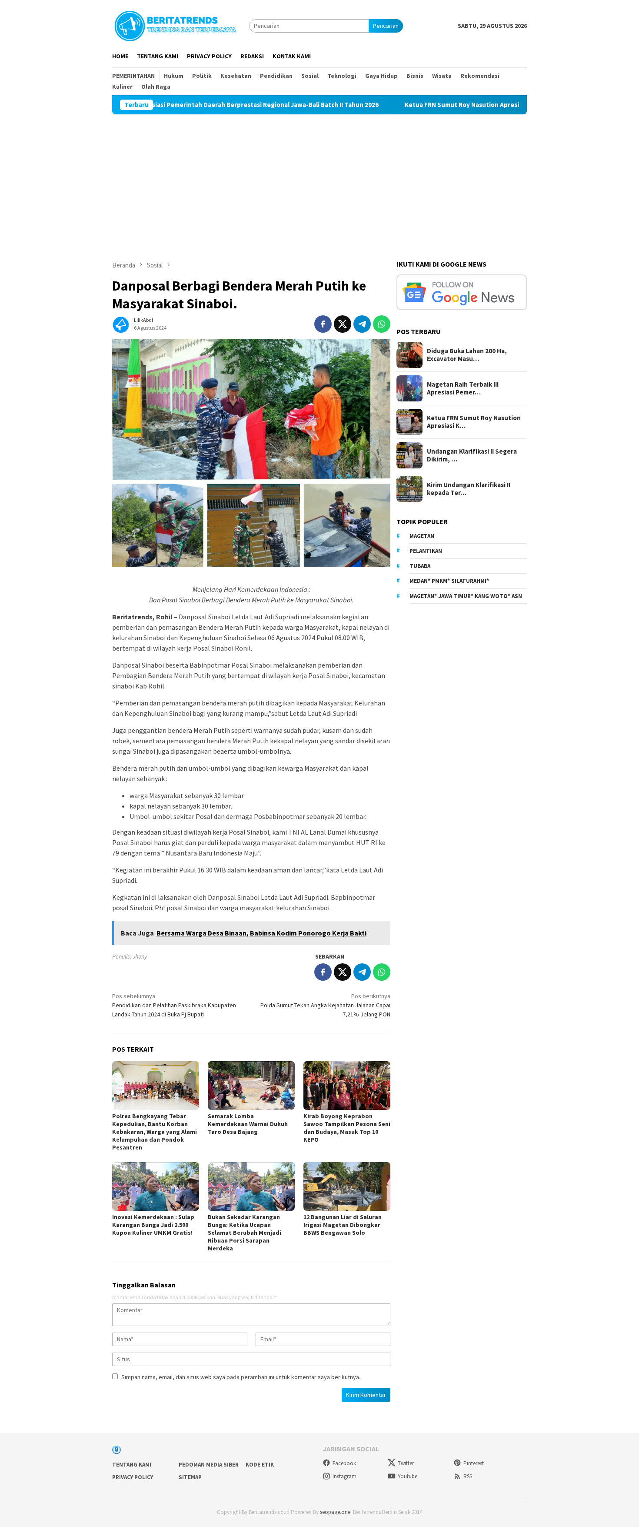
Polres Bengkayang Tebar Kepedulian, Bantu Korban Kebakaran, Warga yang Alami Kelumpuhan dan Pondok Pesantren (154, 1131)
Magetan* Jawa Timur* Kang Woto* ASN (465, 596)
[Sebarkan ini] (323, 324)
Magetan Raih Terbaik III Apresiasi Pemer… (463, 388)
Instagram (344, 1476)
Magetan (421, 536)
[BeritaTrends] (175, 25)
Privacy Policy (132, 1477)
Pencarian (386, 26)
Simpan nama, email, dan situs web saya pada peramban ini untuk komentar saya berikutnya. (240, 1377)
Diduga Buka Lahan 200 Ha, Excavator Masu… (467, 355)
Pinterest (473, 1463)
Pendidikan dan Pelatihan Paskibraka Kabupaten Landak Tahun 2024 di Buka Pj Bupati (174, 1005)
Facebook (344, 1463)
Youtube (407, 1476)
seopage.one (335, 1512)
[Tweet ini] (342, 324)
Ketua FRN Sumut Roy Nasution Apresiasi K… (474, 422)
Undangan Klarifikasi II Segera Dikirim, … (472, 455)
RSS (467, 1476)
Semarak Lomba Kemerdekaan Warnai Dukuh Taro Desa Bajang (248, 1124)
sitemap (190, 1477)
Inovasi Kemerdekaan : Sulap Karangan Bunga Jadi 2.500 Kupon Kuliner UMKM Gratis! (153, 1224)
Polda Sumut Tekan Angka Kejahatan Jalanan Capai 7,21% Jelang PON (325, 1005)
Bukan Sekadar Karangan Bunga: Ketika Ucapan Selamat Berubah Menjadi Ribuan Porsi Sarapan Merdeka (244, 1232)
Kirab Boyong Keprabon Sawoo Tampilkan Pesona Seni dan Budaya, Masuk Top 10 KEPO (346, 1127)
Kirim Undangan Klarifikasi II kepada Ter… (468, 489)
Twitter (406, 1463)
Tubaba (419, 566)
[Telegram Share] (362, 324)
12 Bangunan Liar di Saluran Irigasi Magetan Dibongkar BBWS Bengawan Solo (342, 1224)
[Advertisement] (319, 180)
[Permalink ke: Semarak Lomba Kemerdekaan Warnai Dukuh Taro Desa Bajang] (251, 1085)
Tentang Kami (131, 1464)
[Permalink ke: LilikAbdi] (121, 323)
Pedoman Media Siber (209, 1464)
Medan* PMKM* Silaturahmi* (449, 581)
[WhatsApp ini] (381, 324)
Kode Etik (260, 1464)
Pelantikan (425, 551)
